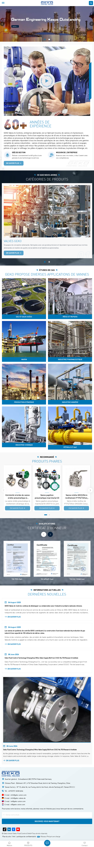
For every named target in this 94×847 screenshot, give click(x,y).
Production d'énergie (24, 402)
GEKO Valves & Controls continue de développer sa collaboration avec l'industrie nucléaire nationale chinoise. (43, 606)
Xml (13, 836)
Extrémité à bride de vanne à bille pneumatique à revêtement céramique (18, 496)
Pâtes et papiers (70, 317)
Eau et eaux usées (24, 317)
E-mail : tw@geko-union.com (15, 801)
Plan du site (6, 836)
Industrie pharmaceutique (70, 359)
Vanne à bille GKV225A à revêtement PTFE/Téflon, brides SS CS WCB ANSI (76, 496)
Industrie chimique (24, 445)
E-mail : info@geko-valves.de (15, 798)
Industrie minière (70, 402)
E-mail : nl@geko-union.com (15, 804)
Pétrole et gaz (70, 447)
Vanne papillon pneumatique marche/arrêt (47, 496)
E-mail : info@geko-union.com (15, 795)
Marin (24, 359)
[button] (45, 39)
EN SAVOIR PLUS (12, 163)
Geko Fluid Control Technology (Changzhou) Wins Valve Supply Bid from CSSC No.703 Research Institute (41, 658)
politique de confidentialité (26, 836)
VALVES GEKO (13, 241)
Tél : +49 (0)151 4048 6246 (14, 791)
